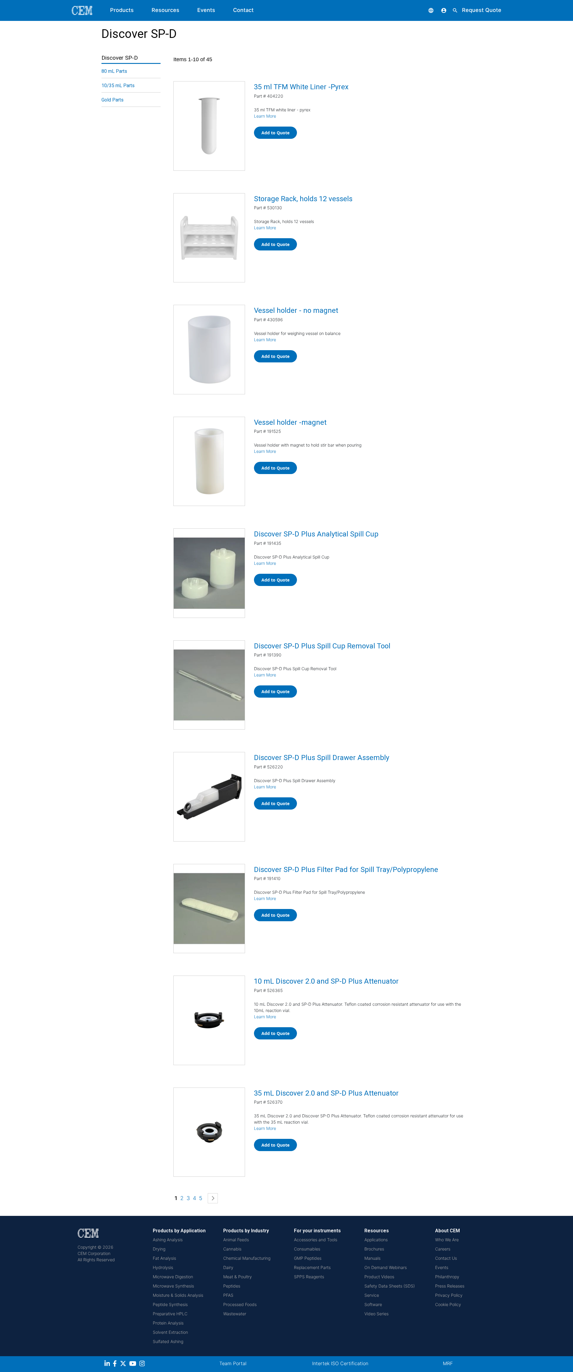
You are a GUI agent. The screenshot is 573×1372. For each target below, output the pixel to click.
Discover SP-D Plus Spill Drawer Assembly (321, 757)
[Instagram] (142, 1364)
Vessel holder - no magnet (296, 310)
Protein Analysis (168, 1322)
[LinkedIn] (107, 1364)
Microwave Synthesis (173, 1285)
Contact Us (446, 1258)
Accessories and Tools (315, 1239)
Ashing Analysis (168, 1239)
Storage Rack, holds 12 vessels (303, 199)
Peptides (231, 1285)
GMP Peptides (307, 1258)
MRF (448, 1363)
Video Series (376, 1313)
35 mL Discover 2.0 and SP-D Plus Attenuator (326, 1093)
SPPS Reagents (309, 1276)
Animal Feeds (236, 1239)
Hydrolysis (163, 1267)
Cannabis (232, 1248)
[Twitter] (124, 1364)
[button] (426, 10)
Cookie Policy (448, 1304)
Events (206, 10)
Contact (243, 10)
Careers (442, 1248)
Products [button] (122, 10)
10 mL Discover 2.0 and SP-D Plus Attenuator (326, 981)
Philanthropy (447, 1276)
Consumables (307, 1248)
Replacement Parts (312, 1267)
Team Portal (233, 1363)
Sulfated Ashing (168, 1341)
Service (371, 1295)
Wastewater (234, 1313)
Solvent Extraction (170, 1332)
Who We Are (447, 1239)
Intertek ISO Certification (340, 1363)
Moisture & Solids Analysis (178, 1295)
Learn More (265, 116)
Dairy (228, 1267)
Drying (159, 1248)
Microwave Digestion (173, 1276)
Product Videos (379, 1276)
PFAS (228, 1295)
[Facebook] (116, 1364)
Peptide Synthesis (170, 1304)
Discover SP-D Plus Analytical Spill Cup (316, 534)
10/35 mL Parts (118, 85)
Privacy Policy (449, 1295)
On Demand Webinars (385, 1267)
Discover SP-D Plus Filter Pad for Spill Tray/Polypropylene (346, 869)
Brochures (374, 1248)
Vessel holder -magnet (290, 422)
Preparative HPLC (170, 1313)
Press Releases (449, 1285)
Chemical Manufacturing (246, 1258)
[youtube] (133, 1364)
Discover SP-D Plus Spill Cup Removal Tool (322, 646)
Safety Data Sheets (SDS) (389, 1285)
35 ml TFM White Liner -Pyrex (301, 87)
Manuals (372, 1258)
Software (373, 1304)
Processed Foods (240, 1304)
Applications (376, 1239)
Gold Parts (112, 100)
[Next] (213, 1198)
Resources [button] (165, 10)
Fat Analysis (164, 1258)
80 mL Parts (114, 71)
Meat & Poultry (237, 1276)
